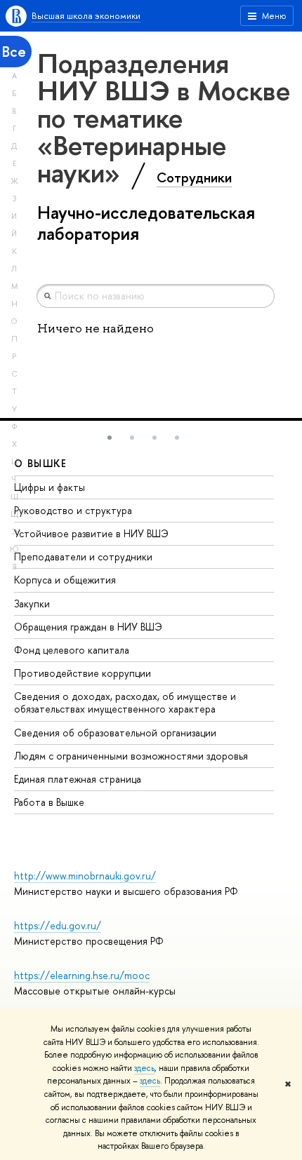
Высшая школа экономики (86, 15)
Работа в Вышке (49, 802)
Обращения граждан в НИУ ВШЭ (88, 626)
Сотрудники (194, 177)
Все (14, 51)
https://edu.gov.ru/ (57, 925)
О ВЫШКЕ (40, 463)
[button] (109, 437)
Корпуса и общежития (65, 579)
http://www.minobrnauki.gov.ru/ (85, 875)
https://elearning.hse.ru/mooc (82, 975)
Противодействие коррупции (82, 673)
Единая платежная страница (77, 778)
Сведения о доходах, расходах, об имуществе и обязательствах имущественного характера (125, 702)
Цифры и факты (49, 487)
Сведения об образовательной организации (115, 732)
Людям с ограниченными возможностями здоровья (131, 755)
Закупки (32, 603)
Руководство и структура (73, 510)
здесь (144, 1068)
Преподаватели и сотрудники (83, 556)
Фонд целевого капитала (71, 649)
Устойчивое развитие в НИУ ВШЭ (91, 533)
